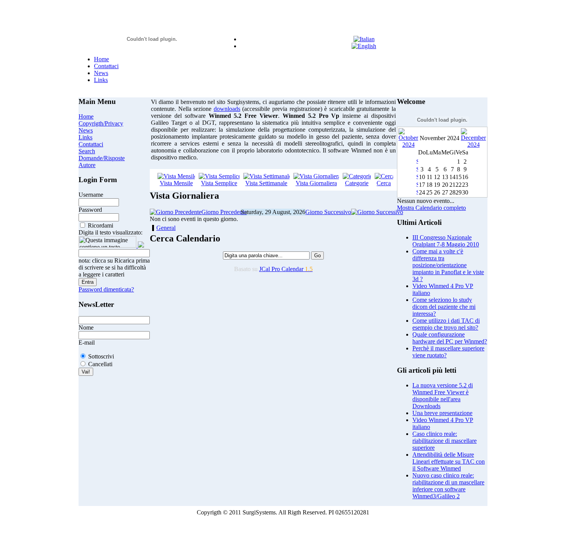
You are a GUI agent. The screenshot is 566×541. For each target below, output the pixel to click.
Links (101, 80)
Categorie (356, 183)
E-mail (87, 342)
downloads (227, 109)
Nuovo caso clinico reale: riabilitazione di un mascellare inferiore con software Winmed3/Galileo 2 (448, 485)
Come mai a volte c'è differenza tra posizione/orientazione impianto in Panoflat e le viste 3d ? (448, 265)
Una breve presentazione (442, 413)
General (166, 227)
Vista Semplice (219, 183)
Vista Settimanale (266, 183)
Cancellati (100, 364)
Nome (86, 327)
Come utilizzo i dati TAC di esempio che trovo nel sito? (446, 324)
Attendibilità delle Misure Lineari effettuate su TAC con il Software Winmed (448, 461)
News (101, 73)
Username (91, 194)
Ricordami (100, 225)
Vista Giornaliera (316, 183)
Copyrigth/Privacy (101, 123)
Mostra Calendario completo (431, 207)
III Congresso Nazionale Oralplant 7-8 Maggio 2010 (445, 241)
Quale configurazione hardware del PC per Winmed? (449, 338)
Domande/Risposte (102, 158)
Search (87, 151)
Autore (87, 165)
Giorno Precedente (224, 212)
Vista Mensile (176, 183)
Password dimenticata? (106, 289)
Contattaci (106, 66)
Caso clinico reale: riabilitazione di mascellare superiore (444, 440)
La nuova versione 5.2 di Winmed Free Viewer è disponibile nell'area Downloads (442, 395)
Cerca (384, 183)
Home (101, 59)
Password (90, 209)
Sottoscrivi (101, 356)
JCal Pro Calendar (286, 269)
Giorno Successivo (328, 212)
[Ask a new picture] (140, 245)
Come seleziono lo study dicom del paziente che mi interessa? (444, 306)
